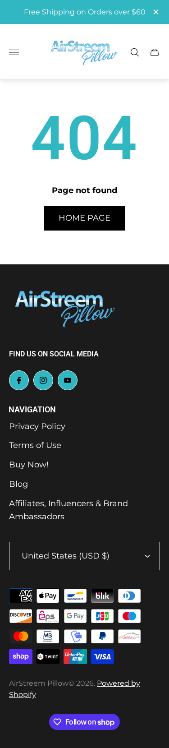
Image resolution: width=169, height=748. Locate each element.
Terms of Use (35, 445)
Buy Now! (29, 465)
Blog (18, 484)
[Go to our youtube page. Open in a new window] (68, 380)
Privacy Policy (37, 426)
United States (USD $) (66, 556)
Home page (84, 218)
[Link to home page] (65, 309)
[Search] (135, 52)
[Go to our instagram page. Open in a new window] (43, 380)
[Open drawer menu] (14, 52)
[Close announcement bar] (155, 12)
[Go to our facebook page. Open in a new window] (19, 380)
